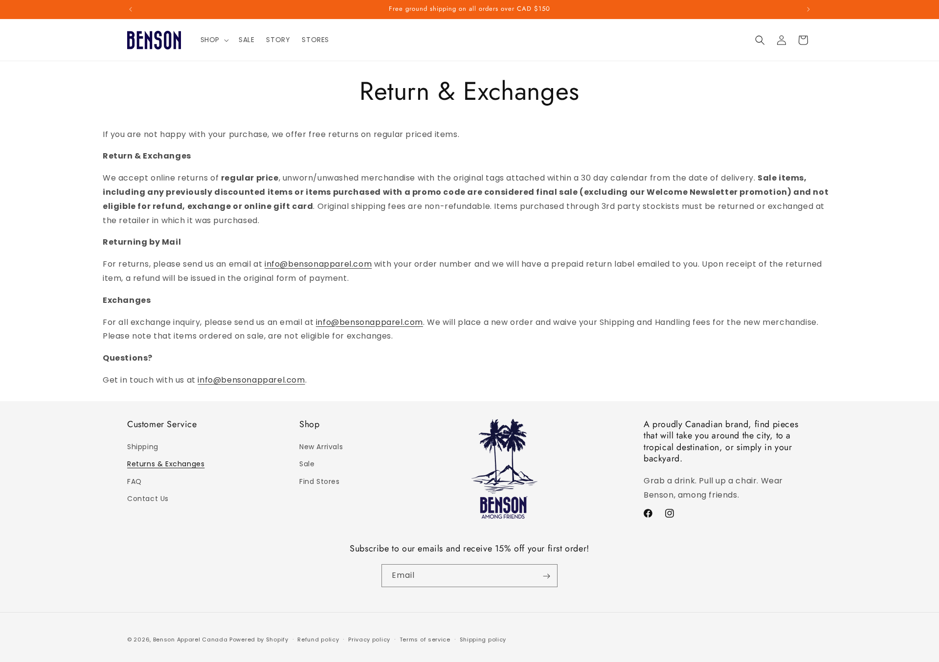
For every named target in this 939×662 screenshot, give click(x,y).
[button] (214, 39)
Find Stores (319, 481)
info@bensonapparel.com (318, 264)
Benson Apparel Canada (190, 639)
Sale (306, 464)
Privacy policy (369, 639)
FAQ (134, 481)
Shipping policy (483, 639)
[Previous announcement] (130, 9)
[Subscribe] (546, 576)
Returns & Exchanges (165, 464)
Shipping (142, 447)
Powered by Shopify (259, 639)
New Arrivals (321, 447)
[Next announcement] (808, 9)
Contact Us (148, 498)
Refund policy (318, 639)
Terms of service (425, 639)
